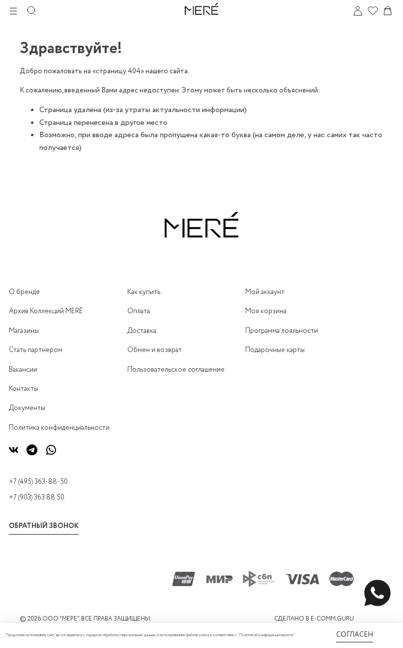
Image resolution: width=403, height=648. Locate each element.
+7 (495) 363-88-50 (38, 482)
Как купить (143, 292)
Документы (27, 408)
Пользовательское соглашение (176, 370)
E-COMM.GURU (332, 619)
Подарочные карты (275, 350)
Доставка (141, 331)
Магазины (24, 331)
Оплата (138, 311)
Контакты (23, 389)
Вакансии (23, 370)
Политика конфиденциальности (59, 428)
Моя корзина (266, 311)
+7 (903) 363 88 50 (36, 497)
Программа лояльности (281, 331)
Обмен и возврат (154, 350)
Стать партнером (35, 350)
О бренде (24, 292)
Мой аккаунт (265, 292)
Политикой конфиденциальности (266, 635)
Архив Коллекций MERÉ (46, 311)
